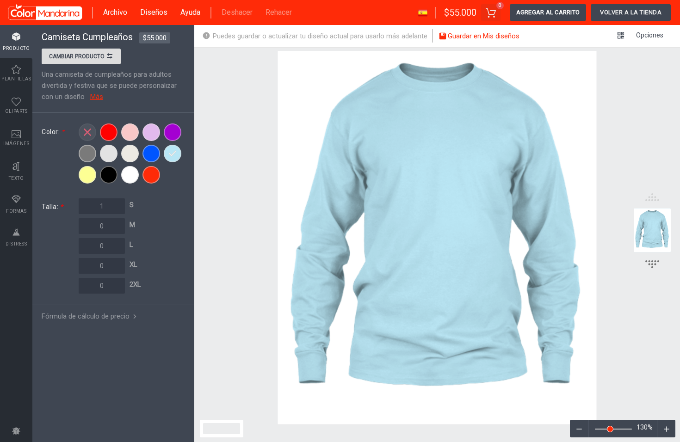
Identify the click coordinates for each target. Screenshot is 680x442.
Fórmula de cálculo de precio (86, 316)
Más (96, 96)
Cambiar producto (77, 56)
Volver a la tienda (630, 12)
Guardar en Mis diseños (482, 36)
